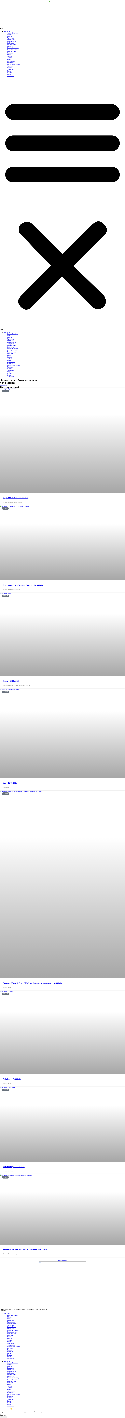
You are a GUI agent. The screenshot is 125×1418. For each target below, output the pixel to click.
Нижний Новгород (13, 48)
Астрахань (10, 76)
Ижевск (9, 67)
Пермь (9, 74)
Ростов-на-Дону (12, 49)
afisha (1, 28)
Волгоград (10, 46)
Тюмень (9, 57)
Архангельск (11, 61)
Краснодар (10, 38)
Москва (9, 34)
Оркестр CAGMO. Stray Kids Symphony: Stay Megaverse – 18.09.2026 (32, 983)
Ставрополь (11, 62)
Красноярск (11, 39)
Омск (9, 59)
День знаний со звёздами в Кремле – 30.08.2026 (23, 585)
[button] (62, 204)
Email (2, 1415)
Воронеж (10, 53)
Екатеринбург (11, 41)
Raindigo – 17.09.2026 (12, 1079)
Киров (9, 71)
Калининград (11, 51)
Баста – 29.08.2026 (11, 681)
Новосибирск (11, 44)
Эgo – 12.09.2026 (10, 783)
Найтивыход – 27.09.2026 (14, 1167)
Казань (9, 36)
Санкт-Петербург (12, 33)
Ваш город (7, 31)
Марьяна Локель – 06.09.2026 (15, 498)
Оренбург (10, 66)
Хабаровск (10, 43)
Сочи (9, 54)
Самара (9, 56)
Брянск (9, 72)
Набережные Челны (13, 64)
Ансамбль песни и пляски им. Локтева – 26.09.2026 (25, 1249)
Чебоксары (10, 69)
